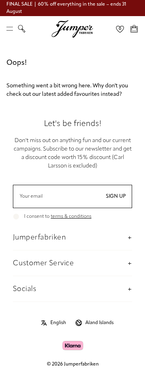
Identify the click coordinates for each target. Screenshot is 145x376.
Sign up (116, 196)
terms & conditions (71, 216)
